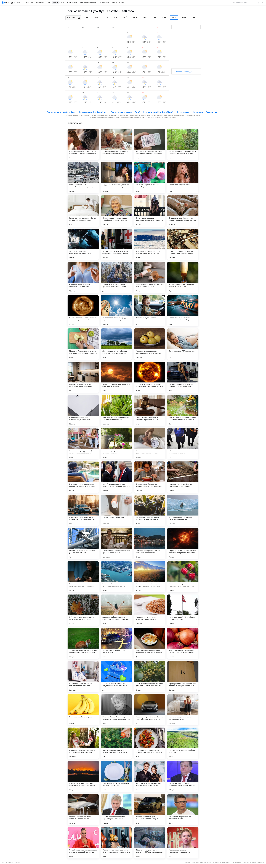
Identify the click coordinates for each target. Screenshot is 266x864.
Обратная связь (237, 862)
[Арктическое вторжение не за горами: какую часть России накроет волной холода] (149, 244)
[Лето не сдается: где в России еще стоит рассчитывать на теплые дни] (116, 344)
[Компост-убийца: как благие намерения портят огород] (182, 477)
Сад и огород (198, 112)
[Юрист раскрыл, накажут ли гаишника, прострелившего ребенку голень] (149, 410)
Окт (174, 18)
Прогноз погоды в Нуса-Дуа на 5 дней (93, 112)
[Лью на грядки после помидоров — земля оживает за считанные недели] (182, 410)
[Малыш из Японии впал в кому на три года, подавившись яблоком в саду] (83, 344)
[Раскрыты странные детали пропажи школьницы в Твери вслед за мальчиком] (116, 277)
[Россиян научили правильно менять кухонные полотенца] (83, 377)
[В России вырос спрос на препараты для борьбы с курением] (83, 277)
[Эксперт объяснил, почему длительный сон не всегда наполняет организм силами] (149, 443)
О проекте (187, 862)
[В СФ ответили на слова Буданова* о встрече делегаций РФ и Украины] (182, 776)
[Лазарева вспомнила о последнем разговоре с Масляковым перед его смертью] (182, 842)
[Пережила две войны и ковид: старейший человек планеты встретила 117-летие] (116, 211)
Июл (145, 18)
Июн (135, 18)
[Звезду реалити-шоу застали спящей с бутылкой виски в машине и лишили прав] (182, 377)
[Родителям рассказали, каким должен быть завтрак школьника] (149, 643)
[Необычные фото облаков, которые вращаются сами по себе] (149, 576)
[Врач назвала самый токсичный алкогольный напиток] (182, 277)
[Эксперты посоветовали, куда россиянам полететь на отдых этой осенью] (83, 477)
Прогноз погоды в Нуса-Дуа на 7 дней (125, 112)
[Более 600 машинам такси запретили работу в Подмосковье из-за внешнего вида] (182, 310)
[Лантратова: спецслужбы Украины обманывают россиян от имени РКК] (116, 244)
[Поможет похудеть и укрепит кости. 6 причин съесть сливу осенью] (149, 177)
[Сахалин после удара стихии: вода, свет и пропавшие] (149, 543)
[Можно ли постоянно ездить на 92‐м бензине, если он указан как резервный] (116, 842)
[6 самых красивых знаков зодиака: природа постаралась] (116, 543)
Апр (115, 18)
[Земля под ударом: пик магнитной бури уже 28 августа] (116, 377)
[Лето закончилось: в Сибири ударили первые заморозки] (149, 510)
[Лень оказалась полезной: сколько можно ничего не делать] (149, 277)
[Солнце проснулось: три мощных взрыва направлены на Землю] (83, 310)
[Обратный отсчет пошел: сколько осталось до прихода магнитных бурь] (182, 543)
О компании (9, 862)
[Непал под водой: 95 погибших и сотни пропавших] (182, 610)
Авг (154, 18)
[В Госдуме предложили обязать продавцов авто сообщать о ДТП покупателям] (83, 510)
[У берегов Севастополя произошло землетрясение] (116, 576)
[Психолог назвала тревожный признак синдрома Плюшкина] (182, 244)
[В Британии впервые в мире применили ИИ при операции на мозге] (149, 842)
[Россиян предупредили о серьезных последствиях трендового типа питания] (149, 610)
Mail (3, 862)
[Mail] (3, 2)
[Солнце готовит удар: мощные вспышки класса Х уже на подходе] (149, 377)
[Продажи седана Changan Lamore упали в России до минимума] (149, 709)
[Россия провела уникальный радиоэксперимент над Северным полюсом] (182, 510)
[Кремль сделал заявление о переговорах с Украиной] (116, 809)
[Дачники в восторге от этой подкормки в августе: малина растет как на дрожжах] (182, 576)
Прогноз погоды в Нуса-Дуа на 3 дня (61, 112)
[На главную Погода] (10, 2)
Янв (86, 18)
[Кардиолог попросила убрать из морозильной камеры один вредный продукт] (116, 177)
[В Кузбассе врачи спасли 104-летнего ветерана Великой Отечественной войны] (83, 676)
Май (125, 18)
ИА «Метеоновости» (258, 862)
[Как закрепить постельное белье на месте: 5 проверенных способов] (83, 211)
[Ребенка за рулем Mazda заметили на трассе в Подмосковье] (149, 310)
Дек (193, 18)
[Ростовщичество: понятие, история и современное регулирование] (83, 809)
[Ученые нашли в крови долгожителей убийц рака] (83, 244)
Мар (106, 18)
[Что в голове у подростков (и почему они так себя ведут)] (83, 443)
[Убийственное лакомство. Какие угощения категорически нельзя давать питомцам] (83, 144)
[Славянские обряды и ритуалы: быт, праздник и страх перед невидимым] (83, 743)
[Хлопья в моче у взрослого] (116, 510)
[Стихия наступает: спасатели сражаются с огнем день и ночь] (83, 776)
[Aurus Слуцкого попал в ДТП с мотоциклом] (116, 643)
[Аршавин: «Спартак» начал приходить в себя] (182, 809)
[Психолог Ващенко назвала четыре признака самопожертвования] (182, 709)
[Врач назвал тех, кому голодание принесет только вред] (116, 776)
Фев (96, 18)
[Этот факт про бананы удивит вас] (83, 709)
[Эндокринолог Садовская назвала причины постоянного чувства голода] (149, 477)
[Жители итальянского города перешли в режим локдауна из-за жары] (116, 310)
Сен (164, 18)
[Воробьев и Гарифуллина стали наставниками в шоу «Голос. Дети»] (149, 776)
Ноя (184, 18)
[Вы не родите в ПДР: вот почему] (182, 344)
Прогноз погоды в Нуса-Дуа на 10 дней (158, 112)
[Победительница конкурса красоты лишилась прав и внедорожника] (182, 177)
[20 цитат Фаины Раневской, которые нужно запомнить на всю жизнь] (116, 709)
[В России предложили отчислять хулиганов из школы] (182, 443)
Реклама (17, 862)
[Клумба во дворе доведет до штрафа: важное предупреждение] (116, 443)
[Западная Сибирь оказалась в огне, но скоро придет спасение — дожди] (116, 610)
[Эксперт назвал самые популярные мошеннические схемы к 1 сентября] (83, 576)
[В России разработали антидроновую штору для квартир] (83, 410)
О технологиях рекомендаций (221, 862)
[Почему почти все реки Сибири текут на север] (182, 743)
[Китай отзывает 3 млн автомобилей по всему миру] (83, 177)
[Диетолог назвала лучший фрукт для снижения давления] (116, 410)
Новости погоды (183, 112)
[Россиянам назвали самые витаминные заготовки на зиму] (149, 344)
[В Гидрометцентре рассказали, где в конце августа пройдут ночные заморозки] (83, 610)
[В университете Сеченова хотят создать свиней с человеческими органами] (182, 211)
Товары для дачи (212, 112)
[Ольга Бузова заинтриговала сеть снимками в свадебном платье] (83, 842)
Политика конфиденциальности (201, 862)
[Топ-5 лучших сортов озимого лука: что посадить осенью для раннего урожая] (182, 643)
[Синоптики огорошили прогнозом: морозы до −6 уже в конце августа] (149, 211)
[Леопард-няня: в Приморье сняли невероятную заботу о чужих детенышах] (182, 144)
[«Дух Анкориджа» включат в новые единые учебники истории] (116, 477)
